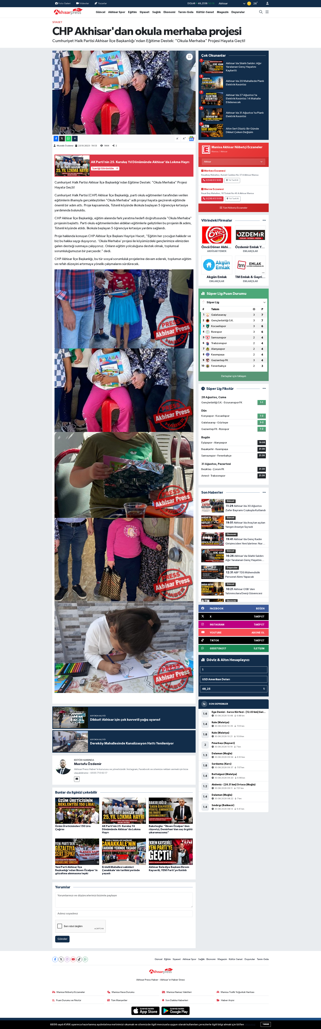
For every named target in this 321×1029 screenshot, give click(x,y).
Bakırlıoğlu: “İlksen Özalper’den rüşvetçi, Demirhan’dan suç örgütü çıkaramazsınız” (170, 829)
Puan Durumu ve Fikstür (68, 1000)
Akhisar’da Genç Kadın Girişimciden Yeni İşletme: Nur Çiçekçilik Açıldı (243, 542)
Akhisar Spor (116, 12)
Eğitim (132, 12)
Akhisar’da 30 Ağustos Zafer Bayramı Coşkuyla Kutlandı (245, 508)
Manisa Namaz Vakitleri (179, 992)
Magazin (223, 12)
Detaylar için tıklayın (233, 376)
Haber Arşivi (227, 1000)
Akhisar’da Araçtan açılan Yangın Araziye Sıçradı (245, 525)
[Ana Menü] (267, 12)
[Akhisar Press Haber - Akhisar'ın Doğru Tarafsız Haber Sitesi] (67, 12)
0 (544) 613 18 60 (213, 180)
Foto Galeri (64, 3)
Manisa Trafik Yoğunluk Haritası (237, 992)
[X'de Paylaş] (62, 138)
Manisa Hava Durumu (123, 992)
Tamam (265, 1024)
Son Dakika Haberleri (177, 1000)
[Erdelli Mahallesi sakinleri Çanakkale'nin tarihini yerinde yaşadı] (124, 851)
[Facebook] (55, 959)
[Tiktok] (79, 959)
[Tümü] (264, 220)
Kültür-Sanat (205, 12)
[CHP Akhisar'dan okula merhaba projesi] (124, 93)
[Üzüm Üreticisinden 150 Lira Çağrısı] (77, 810)
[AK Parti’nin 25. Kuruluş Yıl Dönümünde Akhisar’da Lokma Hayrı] (124, 810)
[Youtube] (73, 959)
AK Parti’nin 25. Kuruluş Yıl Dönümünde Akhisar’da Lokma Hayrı (121, 829)
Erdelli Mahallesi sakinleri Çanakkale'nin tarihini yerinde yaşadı (121, 870)
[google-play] (175, 1010)
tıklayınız (249, 1024)
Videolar (84, 3)
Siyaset (144, 12)
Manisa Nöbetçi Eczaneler (71, 992)
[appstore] (146, 1010)
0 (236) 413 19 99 (214, 199)
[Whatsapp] (85, 959)
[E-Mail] (77, 779)
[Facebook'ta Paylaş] (56, 138)
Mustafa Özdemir (65, 146)
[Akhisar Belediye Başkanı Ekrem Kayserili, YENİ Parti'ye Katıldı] (171, 851)
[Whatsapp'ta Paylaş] (68, 138)
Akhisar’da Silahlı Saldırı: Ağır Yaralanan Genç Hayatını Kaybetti (244, 558)
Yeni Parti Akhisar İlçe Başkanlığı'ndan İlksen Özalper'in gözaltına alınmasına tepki (76, 870)
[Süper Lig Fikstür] (264, 388)
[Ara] (261, 12)
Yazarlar (102, 3)
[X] (61, 959)
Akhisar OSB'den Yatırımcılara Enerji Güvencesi (243, 591)
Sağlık (156, 12)
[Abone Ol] (191, 138)
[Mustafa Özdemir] (63, 766)
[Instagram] (67, 959)
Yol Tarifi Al (233, 180)
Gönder (62, 939)
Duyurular (238, 12)
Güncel (100, 12)
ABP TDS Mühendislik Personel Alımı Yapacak (242, 574)
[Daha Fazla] (75, 138)
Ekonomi (169, 12)
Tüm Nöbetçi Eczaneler (235, 208)
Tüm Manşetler (119, 1000)
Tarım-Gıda (185, 12)
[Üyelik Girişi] (266, 3)
